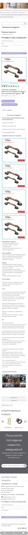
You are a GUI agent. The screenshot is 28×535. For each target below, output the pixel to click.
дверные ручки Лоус (7, 405)
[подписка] (25, 465)
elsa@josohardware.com (8, 499)
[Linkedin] (21, 528)
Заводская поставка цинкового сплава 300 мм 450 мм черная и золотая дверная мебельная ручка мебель (8, 427)
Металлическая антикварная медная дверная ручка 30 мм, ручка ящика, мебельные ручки (19, 427)
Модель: (4, 110)
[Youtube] (25, 528)
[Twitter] (23, 528)
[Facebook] (18, 528)
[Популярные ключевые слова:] (25, 23)
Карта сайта (7, 525)
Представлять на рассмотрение (14, 53)
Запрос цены (9, 101)
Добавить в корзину (9, 104)
